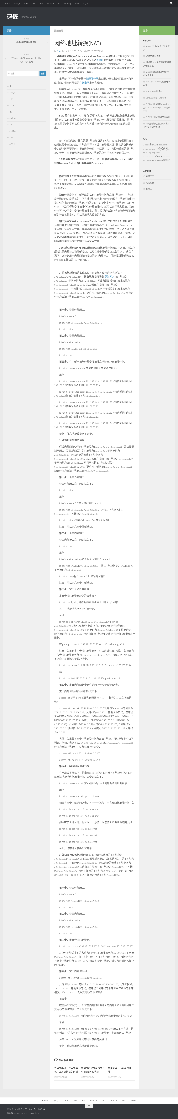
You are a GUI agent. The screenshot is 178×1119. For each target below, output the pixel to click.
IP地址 (99, 60)
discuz (153, 144)
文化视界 (150, 182)
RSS (77, 3)
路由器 (85, 82)
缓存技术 (153, 160)
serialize (145, 157)
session (151, 157)
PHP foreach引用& (154, 91)
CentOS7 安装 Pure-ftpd (156, 97)
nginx (145, 153)
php (153, 152)
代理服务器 (92, 78)
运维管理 (58, 30)
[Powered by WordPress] (12, 1113)
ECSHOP (145, 149)
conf (144, 145)
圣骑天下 (150, 176)
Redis (158, 152)
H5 (41, 3)
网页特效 (166, 160)
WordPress (146, 160)
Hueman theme (33, 1113)
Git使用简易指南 (153, 55)
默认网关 (110, 276)
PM (59, 3)
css (147, 145)
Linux (34, 3)
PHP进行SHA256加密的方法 (158, 117)
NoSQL (150, 153)
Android (50, 3)
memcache (153, 149)
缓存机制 (160, 160)
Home (7, 3)
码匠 (12, 16)
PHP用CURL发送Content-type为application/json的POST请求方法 (157, 107)
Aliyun (85, 3)
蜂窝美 (149, 189)
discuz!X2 (163, 144)
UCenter (158, 156)
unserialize (166, 157)
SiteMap (67, 3)
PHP (26, 3)
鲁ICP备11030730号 (37, 1109)
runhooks (163, 153)
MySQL (17, 3)
